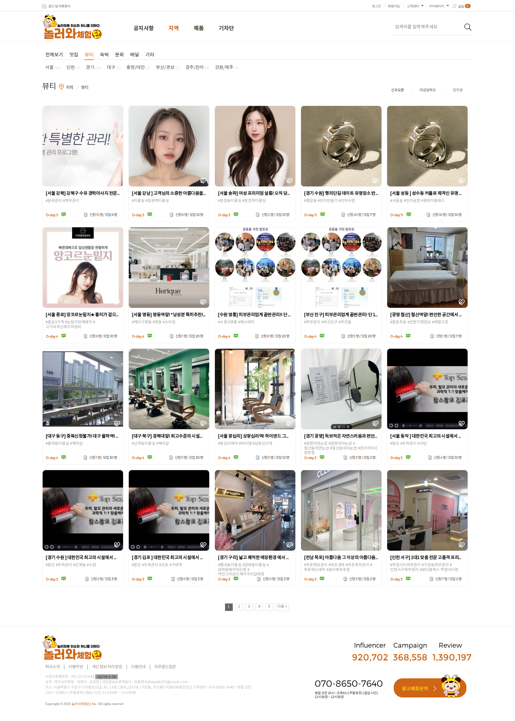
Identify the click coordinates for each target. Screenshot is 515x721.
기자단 (226, 28)
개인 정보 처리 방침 (107, 667)
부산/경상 (167, 67)
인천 (73, 67)
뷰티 (89, 55)
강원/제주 (226, 67)
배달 (134, 55)
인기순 (458, 90)
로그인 (376, 6)
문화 (119, 55)
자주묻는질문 (165, 667)
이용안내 (138, 667)
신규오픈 (397, 90)
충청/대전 (138, 67)
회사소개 (52, 667)
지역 (174, 28)
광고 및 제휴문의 (59, 6)
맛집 (73, 55)
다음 (282, 607)
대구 (113, 67)
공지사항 (144, 28)
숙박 (104, 55)
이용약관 (76, 667)
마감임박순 (428, 90)
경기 (93, 67)
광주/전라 (197, 67)
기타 (149, 55)
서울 (53, 67)
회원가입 (394, 6)
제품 (199, 28)
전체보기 (54, 55)
